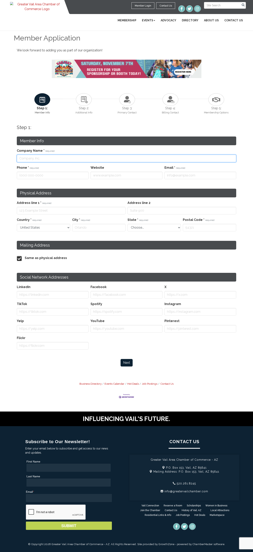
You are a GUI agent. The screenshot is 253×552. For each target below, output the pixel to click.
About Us (211, 20)
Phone (28, 168)
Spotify (96, 304)
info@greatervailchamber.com (185, 491)
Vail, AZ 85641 (186, 467)
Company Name (36, 151)
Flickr (21, 338)
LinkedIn (23, 287)
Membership (127, 20)
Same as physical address (46, 258)
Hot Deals (133, 383)
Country (29, 220)
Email (174, 168)
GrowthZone (166, 544)
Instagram (172, 304)
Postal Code (198, 220)
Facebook (99, 287)
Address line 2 (138, 203)
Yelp (20, 321)
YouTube (98, 321)
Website (97, 168)
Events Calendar (114, 383)
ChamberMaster (203, 544)
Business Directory (90, 383)
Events (147, 20)
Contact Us (233, 20)
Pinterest (171, 321)
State (137, 220)
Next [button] (126, 363)
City (81, 220)
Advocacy (168, 20)
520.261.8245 (186, 483)
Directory (190, 20)
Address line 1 (34, 203)
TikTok (22, 304)
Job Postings (149, 383)
